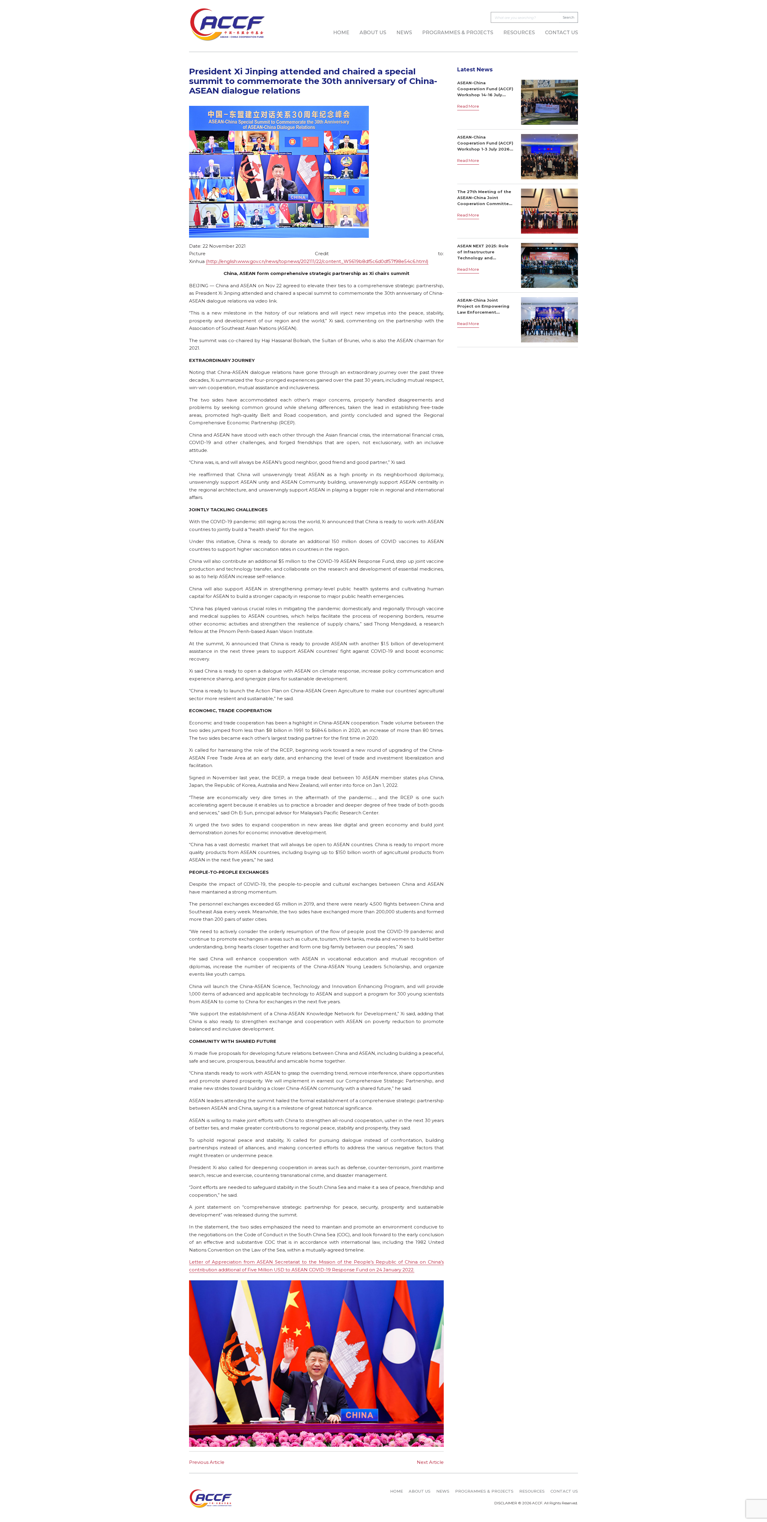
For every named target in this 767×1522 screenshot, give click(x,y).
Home (341, 32)
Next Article (430, 1462)
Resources (519, 32)
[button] (313, 1438)
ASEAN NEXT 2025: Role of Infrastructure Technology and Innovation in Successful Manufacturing (484, 257)
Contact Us (561, 32)
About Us (373, 32)
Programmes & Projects (457, 32)
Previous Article (206, 1462)
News (404, 32)
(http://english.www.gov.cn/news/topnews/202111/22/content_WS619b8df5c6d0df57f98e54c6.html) (317, 261)
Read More (468, 106)
